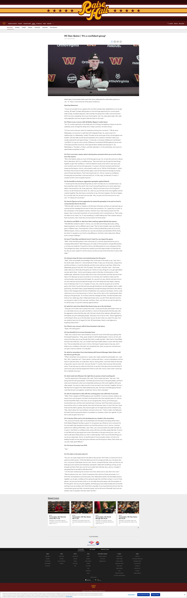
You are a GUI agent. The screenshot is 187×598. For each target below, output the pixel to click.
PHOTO (75, 553)
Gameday (47, 558)
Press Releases (48, 563)
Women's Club (137, 568)
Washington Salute (137, 561)
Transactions (88, 570)
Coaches (88, 563)
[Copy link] (121, 41)
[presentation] (138, 528)
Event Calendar (88, 561)
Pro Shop (137, 570)
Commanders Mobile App (137, 558)
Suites (119, 570)
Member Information (119, 573)
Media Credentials (137, 573)
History (88, 573)
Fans (75, 565)
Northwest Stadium (102, 553)
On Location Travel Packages (119, 575)
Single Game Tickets (119, 563)
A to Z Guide (102, 558)
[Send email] (118, 42)
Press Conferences (61, 561)
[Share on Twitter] (115, 42)
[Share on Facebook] (112, 42)
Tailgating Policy (102, 561)
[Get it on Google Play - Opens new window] (98, 580)
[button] (92, 527)
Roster (88, 556)
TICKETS (119, 553)
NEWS (47, 553)
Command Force (137, 563)
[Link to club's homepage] (4, 23)
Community (47, 565)
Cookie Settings (131, 594)
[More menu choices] (53, 23)
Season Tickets (119, 558)
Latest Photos (75, 556)
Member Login (119, 556)
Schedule (88, 558)
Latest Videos (61, 556)
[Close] (184, 594)
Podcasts (61, 563)
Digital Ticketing (119, 568)
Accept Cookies (155, 594)
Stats (88, 568)
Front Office (88, 565)
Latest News (47, 556)
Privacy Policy (69, 596)
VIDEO (61, 553)
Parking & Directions (102, 556)
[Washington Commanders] (93, 586)
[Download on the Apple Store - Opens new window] (88, 580)
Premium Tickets (119, 561)
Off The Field (47, 561)
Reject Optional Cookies (143, 594)
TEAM (88, 553)
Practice (75, 561)
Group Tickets (119, 565)
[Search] (168, 23)
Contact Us (137, 556)
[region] (93, 594)
